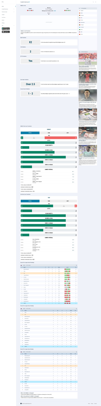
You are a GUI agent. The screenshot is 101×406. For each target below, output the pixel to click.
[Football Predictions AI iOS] (8, 31)
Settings (3, 22)
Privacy (92, 403)
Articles (3, 20)
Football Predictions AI (27, 403)
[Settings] (93, 2)
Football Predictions (8, 9)
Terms (89, 403)
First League (28, 265)
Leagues (3, 14)
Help (8, 26)
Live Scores (3, 17)
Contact (95, 403)
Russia (24, 265)
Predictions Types (8, 12)
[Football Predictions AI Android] (8, 28)
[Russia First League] (76, 265)
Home (3, 6)
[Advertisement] (49, 22)
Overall (30, 132)
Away (68, 132)
